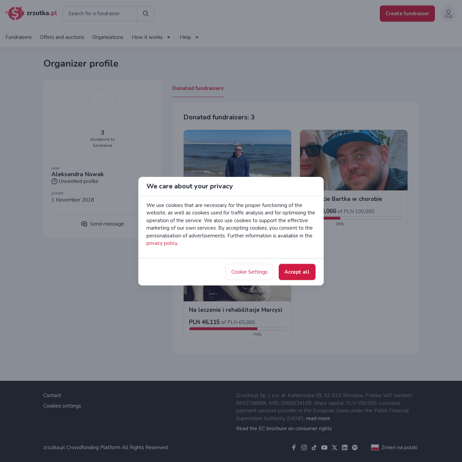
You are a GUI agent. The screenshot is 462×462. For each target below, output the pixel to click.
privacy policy (161, 243)
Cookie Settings (249, 272)
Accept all (297, 272)
